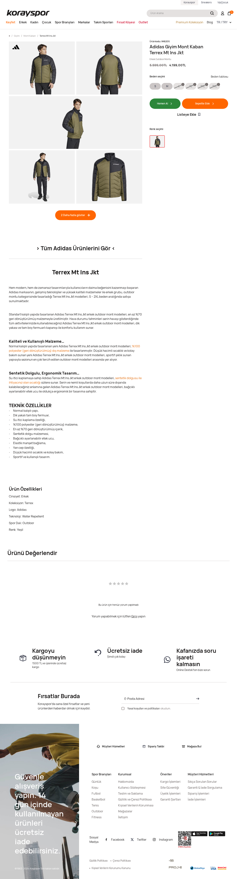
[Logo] (28, 13)
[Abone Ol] (196, 698)
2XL (202, 86)
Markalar (84, 22)
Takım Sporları (103, 22)
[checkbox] (122, 708)
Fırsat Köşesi (126, 22)
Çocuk (46, 22)
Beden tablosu (219, 76)
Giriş (134, 616)
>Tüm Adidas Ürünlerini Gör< (75, 248)
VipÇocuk (223, 2)
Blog (210, 22)
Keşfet (10, 22)
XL (190, 86)
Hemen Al (162, 103)
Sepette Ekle (202, 103)
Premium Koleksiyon (189, 22)
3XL (214, 86)
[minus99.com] (171, 860)
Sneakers (206, 2)
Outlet (143, 22)
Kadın (34, 22)
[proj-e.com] (175, 867)
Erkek (23, 22)
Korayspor (189, 2)
